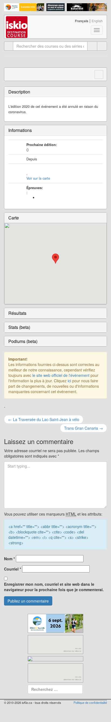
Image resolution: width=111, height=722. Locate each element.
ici (69, 380)
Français (81, 20)
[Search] (102, 46)
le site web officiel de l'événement (60, 375)
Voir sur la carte (38, 178)
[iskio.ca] (17, 22)
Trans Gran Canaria (83, 428)
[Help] (92, 46)
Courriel (12, 569)
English (97, 20)
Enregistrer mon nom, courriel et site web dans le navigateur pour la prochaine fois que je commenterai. (54, 586)
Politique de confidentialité (90, 702)
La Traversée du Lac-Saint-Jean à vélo (43, 419)
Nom (9, 558)
